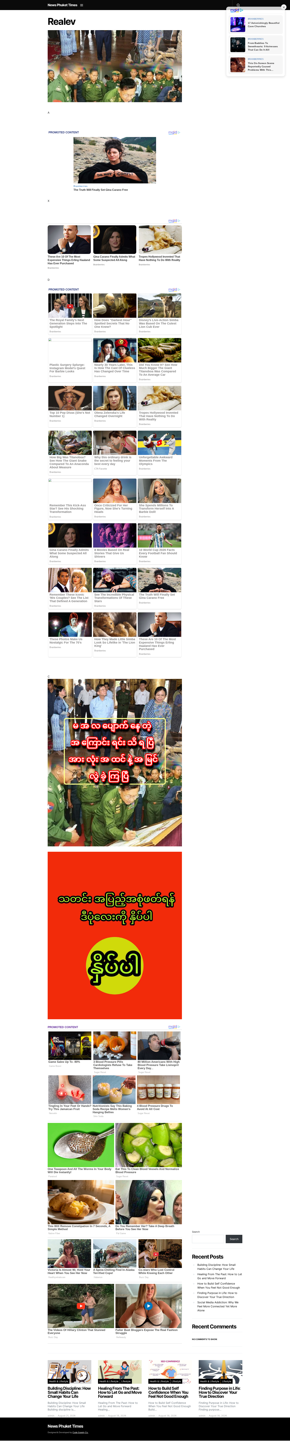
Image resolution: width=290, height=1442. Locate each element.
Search (196, 1231)
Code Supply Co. (80, 1432)
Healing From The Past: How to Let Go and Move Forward (219, 1276)
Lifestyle (126, 1381)
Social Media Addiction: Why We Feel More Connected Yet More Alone (217, 1306)
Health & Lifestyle (58, 1381)
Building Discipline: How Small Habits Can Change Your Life (216, 1266)
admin (51, 1415)
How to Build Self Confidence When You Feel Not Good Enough (218, 1285)
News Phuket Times (62, 5)
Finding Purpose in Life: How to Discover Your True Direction (217, 1295)
